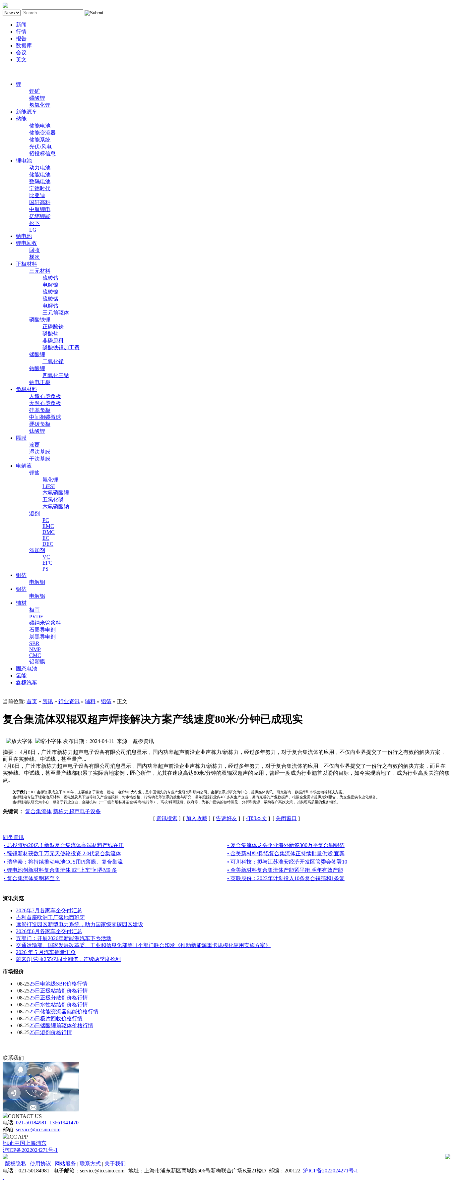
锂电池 (24, 160)
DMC (48, 532)
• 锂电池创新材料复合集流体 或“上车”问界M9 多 (60, 870)
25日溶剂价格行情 (51, 1032)
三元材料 (39, 271)
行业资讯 (69, 701)
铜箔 (21, 575)
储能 (21, 119)
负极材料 (26, 389)
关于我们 (115, 1163)
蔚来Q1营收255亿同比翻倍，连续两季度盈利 (68, 959)
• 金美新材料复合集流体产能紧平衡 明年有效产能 (285, 870)
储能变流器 (42, 133)
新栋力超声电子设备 (77, 811)
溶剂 (34, 513)
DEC (47, 544)
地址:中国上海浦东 (24, 1143)
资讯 (47, 701)
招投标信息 (42, 153)
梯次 (34, 257)
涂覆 (34, 445)
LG (32, 230)
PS (45, 569)
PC (45, 520)
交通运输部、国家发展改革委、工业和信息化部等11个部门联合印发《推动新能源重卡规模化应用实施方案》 (143, 945)
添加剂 (37, 550)
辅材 (21, 603)
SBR (34, 643)
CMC (35, 655)
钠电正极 (39, 382)
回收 (34, 250)
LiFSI (48, 486)
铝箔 (21, 589)
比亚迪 (37, 195)
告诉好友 (226, 818)
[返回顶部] (3, 1177)
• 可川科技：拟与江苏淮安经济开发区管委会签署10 (287, 862)
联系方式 (90, 1163)
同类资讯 (13, 837)
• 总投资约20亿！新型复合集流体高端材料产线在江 (64, 845)
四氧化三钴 (55, 375)
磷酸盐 (50, 333)
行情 (21, 31)
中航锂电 (39, 209)
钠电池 (24, 236)
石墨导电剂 (42, 630)
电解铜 (37, 582)
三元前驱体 (55, 312)
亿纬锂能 (39, 216)
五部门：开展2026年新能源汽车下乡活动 (63, 938)
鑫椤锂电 (13, 72)
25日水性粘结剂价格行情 (59, 1004)
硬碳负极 (39, 424)
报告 (21, 38)
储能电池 (39, 126)
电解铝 (37, 596)
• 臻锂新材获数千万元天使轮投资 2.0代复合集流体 (62, 853)
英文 (21, 59)
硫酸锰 (50, 299)
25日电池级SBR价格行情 (59, 983)
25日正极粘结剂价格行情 (59, 990)
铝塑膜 (37, 661)
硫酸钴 (50, 278)
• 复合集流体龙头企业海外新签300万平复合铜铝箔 (286, 845)
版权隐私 (15, 1163)
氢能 (21, 675)
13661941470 (64, 1122)
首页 (32, 701)
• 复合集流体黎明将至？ (32, 878)
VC (46, 557)
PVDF (36, 616)
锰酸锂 (37, 354)
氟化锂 (50, 479)
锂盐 (34, 473)
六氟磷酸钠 (55, 506)
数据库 (24, 45)
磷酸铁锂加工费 (61, 347)
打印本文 (256, 818)
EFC (47, 563)
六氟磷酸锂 (55, 492)
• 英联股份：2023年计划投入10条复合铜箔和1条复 (286, 878)
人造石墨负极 (45, 396)
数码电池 (39, 181)
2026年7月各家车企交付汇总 (49, 910)
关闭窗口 (286, 818)
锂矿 (34, 91)
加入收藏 (196, 818)
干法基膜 (39, 459)
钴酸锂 (37, 368)
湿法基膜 (39, 452)
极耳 (34, 610)
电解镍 (50, 285)
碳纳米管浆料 (45, 623)
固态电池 (26, 668)
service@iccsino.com (38, 1129)
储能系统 (39, 139)
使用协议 (40, 1163)
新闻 (21, 25)
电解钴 (50, 306)
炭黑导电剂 (42, 637)
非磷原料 (53, 340)
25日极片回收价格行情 (56, 1018)
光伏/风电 (40, 146)
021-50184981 (31, 1122)
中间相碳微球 (45, 417)
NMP (35, 649)
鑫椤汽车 (26, 682)
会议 (21, 52)
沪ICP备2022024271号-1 (30, 1150)
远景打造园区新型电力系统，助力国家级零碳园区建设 (79, 924)
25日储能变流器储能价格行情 (64, 1011)
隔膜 (21, 438)
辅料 (90, 701)
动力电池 (39, 167)
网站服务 (65, 1163)
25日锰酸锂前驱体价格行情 (61, 1025)
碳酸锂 (37, 98)
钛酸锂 (37, 431)
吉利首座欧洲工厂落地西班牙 (50, 917)
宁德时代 (39, 188)
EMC (48, 526)
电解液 (24, 466)
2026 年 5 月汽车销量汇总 (46, 952)
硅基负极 (39, 410)
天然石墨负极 (45, 403)
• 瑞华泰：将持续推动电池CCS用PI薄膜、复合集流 (63, 862)
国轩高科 (39, 202)
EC (45, 538)
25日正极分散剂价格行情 (59, 997)
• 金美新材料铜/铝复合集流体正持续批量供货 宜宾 (286, 853)
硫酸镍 (50, 292)
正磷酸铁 (53, 326)
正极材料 (26, 264)
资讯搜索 (166, 818)
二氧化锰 (53, 361)
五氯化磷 (53, 499)
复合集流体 (38, 811)
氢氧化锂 (39, 105)
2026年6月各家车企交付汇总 (49, 931)
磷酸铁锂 (39, 319)
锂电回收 (26, 243)
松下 (34, 223)
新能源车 (26, 112)
